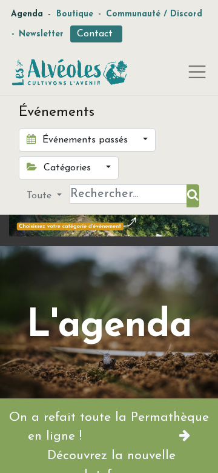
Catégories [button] (67, 168)
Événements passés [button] (85, 140)
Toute (40, 196)
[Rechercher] (193, 195)
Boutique (74, 14)
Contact (96, 34)
